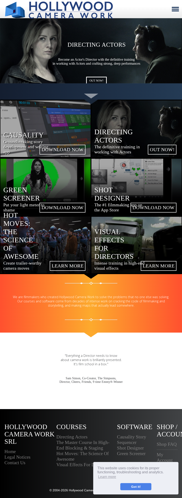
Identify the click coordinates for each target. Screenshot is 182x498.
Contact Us (14, 462)
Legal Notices (17, 457)
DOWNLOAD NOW (62, 149)
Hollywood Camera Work (86, 490)
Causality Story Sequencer (131, 439)
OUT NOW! (96, 80)
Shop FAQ (167, 444)
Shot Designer (130, 448)
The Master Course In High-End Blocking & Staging (82, 445)
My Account (165, 457)
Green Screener (131, 453)
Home (10, 451)
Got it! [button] (136, 486)
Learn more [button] (107, 477)
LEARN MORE (67, 266)
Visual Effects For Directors (82, 464)
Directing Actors (71, 437)
